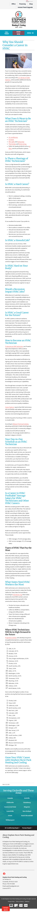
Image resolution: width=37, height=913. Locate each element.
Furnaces (11, 140)
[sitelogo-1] (18, 11)
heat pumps (20, 142)
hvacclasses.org (17, 595)
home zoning (22, 144)
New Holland (27, 811)
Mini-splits (12, 142)
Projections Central (10, 638)
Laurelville (10, 811)
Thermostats (12, 144)
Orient (10, 815)
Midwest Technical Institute (20, 424)
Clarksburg (27, 802)
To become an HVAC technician (14, 346)
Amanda (10, 798)
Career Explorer (9, 407)
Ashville (27, 798)
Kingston (27, 807)
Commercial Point (10, 807)
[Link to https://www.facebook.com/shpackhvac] (4, 873)
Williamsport (10, 820)
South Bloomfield (27, 815)
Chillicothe (10, 802)
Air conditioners (13, 137)
